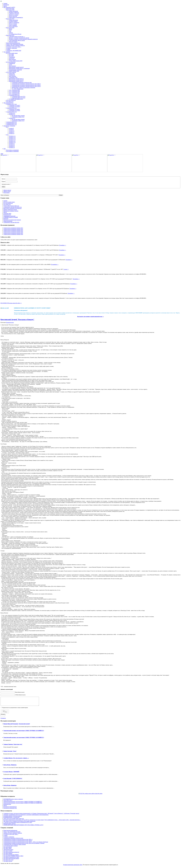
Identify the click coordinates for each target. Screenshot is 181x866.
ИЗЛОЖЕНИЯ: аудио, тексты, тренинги (13, 799)
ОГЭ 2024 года (7, 204)
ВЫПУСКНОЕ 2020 (14, 71)
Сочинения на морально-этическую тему (22, 82)
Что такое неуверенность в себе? (11, 857)
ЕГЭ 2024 (11, 54)
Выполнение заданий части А (16, 78)
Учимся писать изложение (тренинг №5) (13, 233)
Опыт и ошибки (13, 25)
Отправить (3, 718)
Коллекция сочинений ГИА (10, 808)
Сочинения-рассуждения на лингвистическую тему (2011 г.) (17, 839)
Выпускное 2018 (10, 9)
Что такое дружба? (7, 850)
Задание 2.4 (12, 147)
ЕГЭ (7, 127)
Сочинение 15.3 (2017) (14, 106)
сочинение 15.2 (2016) (14, 109)
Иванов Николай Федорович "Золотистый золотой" (16, 723)
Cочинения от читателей (9, 216)
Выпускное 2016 (10, 27)
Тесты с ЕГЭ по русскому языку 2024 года (13, 818)
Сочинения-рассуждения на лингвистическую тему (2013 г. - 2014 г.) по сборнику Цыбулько (25, 841)
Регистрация (6, 192)
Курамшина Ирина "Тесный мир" (11, 817)
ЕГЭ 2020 (11, 55)
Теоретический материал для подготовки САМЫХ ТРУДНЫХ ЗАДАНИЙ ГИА (22, 802)
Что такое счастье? (7, 861)
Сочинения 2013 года (11, 122)
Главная (5, 3)
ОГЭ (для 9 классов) (11, 72)
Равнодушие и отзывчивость (16, 17)
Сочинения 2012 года (11, 123)
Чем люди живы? (13, 41)
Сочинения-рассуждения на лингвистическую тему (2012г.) (26, 85)
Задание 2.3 (12, 146)
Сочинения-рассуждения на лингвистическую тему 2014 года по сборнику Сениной (23, 843)
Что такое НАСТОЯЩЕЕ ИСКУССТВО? (13, 856)
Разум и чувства (13, 23)
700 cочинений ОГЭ (8, 102)
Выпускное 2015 (10, 35)
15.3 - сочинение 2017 (14, 94)
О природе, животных (11, 48)
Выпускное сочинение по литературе (12, 208)
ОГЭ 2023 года (9, 101)
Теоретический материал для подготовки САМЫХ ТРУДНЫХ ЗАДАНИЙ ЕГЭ (23, 730)
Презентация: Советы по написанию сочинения (23, 87)
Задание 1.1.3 (12, 139)
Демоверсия (12, 57)
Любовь (11, 32)
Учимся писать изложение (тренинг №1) (13, 227)
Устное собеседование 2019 (15, 60)
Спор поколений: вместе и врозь (17, 40)
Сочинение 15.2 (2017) (14, 105)
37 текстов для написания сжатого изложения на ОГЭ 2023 (17, 822)
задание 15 (11, 130)
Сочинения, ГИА (13, 77)
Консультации (12, 59)
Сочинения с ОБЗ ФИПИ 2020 (13, 50)
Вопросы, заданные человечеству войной (19, 37)
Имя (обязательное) (19, 692)
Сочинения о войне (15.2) (18, 116)
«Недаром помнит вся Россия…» (17, 36)
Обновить (3, 714)
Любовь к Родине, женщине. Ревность (15, 45)
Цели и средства (13, 16)
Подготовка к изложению (12, 150)
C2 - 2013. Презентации (17, 88)
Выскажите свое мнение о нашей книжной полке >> (90, 316)
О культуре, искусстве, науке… (13, 46)
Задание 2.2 (12, 145)
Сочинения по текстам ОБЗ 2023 (11, 222)
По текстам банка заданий (18, 115)
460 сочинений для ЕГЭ (9, 7)
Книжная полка (7, 214)
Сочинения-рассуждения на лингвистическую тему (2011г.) (26, 83)
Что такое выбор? (7, 847)
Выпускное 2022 (10, 8)
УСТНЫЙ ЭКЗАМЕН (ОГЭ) (16, 99)
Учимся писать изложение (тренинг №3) (13, 230)
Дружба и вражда (13, 21)
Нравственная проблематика (13, 43)
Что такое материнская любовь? (11, 854)
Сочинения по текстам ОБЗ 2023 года (12, 207)
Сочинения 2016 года (14, 95)
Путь (10, 30)
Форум (5, 6)
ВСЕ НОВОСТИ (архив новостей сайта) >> (11, 303)
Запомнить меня (6, 184)
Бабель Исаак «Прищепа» (10, 764)
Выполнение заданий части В (16, 67)
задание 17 (11, 132)
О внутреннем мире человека (10, 845)
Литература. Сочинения (9, 125)
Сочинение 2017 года (11, 104)
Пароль (3, 181)
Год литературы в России (15, 34)
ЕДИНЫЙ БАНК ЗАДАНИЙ (10, 217)
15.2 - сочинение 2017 (14, 92)
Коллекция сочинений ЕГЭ (10, 806)
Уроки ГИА (12, 73)
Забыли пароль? (7, 190)
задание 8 (11, 128)
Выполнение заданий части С (16, 81)
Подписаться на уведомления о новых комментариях (15, 707)
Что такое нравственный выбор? (11, 858)
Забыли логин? (7, 191)
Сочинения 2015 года (11, 111)
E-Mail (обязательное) (20, 694)
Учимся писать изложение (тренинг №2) (13, 229)
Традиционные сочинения (15, 69)
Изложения (6, 4)
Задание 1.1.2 (12, 137)
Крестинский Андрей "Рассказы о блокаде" (17, 319)
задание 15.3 (12, 118)
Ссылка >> (66, 269)
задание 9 (11, 129)
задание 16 (11, 133)
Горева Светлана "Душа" (10, 751)
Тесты (10, 64)
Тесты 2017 (11, 58)
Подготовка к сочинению (12, 151)
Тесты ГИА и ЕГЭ (7, 800)
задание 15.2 (12, 114)
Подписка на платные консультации (12, 219)
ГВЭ (4, 148)
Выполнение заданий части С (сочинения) (19, 68)
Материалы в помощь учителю (10, 210)
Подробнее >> (62, 245)
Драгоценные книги (8, 849)
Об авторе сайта (7, 213)
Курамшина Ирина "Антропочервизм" (12, 816)
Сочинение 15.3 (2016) (14, 110)
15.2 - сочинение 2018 (14, 90)
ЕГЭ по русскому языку (12, 53)
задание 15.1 (12, 113)
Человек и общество (14, 12)
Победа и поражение (14, 22)
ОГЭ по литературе (11, 100)
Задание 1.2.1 (12, 141)
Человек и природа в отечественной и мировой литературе (23, 39)
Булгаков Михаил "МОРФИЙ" (11, 771)
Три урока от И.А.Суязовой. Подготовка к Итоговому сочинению (19, 821)
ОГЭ (7, 134)
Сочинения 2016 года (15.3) (18, 97)
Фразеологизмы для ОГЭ (9, 823)
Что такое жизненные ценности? (11, 852)
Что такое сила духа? (8, 859)
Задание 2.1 (12, 143)
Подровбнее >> (54, 264)
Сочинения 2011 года (11, 124)
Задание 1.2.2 (12, 142)
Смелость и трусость (14, 13)
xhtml (2, 153)
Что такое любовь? (7, 853)
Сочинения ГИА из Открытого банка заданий (14, 844)
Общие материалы (13, 11)
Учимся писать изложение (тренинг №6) (13, 234)
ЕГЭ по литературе (10, 62)
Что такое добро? (7, 848)
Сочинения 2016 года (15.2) (18, 96)
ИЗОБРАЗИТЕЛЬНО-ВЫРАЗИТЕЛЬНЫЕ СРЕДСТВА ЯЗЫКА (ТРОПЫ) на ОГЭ (23, 825)
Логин (3, 178)
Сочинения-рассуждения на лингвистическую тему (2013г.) (26, 86)
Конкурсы (5, 218)
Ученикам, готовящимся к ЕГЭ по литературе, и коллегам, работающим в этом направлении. (26, 814)
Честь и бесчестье (13, 26)
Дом (10, 31)
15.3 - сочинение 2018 (14, 91)
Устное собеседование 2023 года (11, 205)
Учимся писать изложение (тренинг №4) (13, 231)
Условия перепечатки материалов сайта (72, 864)
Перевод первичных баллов (10, 209)
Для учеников (6, 51)
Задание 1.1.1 (12, 136)
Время (10, 29)
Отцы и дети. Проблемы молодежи (14, 44)
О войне (8, 49)
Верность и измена (13, 15)
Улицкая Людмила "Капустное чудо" (12, 744)
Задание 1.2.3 (12, 138)
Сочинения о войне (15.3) (18, 120)
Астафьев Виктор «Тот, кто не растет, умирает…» (16, 758)
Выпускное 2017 (10, 18)
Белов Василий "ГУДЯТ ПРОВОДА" (12, 778)
